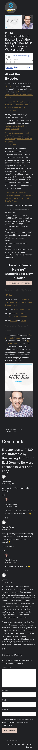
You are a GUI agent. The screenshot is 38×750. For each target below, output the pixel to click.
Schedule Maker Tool (22, 309)
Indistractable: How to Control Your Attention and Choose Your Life (18, 302)
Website (5, 710)
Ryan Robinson (11, 504)
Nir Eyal (8, 86)
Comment (6, 668)
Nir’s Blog (8, 295)
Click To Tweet (11, 110)
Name (5, 690)
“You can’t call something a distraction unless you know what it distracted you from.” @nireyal (19, 195)
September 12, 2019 (8, 484)
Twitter (23, 321)
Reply (3, 495)
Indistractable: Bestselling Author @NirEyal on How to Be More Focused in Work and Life (18, 104)
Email (4, 700)
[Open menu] (32, 7)
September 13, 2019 (8, 529)
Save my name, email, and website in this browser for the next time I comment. (18, 722)
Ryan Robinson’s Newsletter (19, 283)
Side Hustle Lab (11, 740)
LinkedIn (13, 321)
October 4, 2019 (7, 582)
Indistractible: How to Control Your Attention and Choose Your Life (19, 94)
